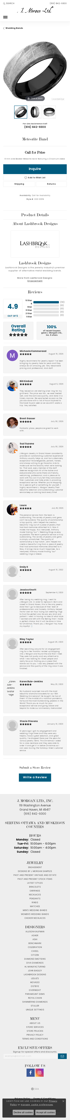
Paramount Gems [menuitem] (35, 994)
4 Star (29, 305)
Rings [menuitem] (35, 903)
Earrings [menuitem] (35, 891)
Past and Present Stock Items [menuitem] (35, 879)
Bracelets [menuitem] (35, 887)
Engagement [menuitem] (35, 868)
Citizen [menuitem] (35, 955)
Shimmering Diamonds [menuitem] (35, 1002)
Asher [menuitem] (35, 936)
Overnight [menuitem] (35, 990)
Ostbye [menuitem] (35, 986)
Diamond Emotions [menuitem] (35, 959)
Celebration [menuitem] (35, 947)
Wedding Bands (14, 28)
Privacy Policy (35, 1035)
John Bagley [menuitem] (35, 971)
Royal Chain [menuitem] (35, 998)
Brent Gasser (27, 419)
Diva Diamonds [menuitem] (34, 963)
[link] (58, 3)
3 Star (29, 310)
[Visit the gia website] (35, 1088)
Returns (51, 184)
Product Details (35, 215)
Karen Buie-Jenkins (31, 682)
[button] (8, 3)
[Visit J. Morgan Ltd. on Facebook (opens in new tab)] (31, 1073)
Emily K (24, 567)
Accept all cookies (45, 1112)
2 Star (29, 314)
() (62, 302)
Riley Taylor (27, 639)
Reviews (35, 292)
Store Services (35, 1027)
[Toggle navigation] (5, 17)
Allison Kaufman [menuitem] (35, 932)
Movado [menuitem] (35, 983)
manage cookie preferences (37, 1104)
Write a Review (35, 777)
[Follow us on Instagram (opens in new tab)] (39, 1073)
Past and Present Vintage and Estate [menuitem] (35, 875)
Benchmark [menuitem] (34, 943)
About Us (35, 1023)
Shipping (19, 184)
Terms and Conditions (35, 1039)
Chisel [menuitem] (35, 951)
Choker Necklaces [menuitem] (35, 918)
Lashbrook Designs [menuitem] (35, 975)
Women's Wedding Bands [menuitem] (35, 914)
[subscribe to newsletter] (62, 1056)
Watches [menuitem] (35, 907)
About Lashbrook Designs (35, 223)
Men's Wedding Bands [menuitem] (35, 910)
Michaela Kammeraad (33, 351)
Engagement (35, 281)
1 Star (29, 317)
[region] (35, 70)
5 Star (29, 301)
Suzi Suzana (27, 444)
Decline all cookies (23, 1112)
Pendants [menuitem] (34, 899)
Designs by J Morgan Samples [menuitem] (35, 871)
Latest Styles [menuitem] (35, 883)
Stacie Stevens (29, 721)
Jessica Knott (28, 590)
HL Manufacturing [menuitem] (35, 967)
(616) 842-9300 (35, 127)
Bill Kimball (26, 381)
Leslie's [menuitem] (35, 979)
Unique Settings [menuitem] (35, 1010)
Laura (23, 505)
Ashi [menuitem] (35, 940)
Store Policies (35, 1031)
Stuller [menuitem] (35, 1006)
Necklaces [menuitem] (35, 895)
